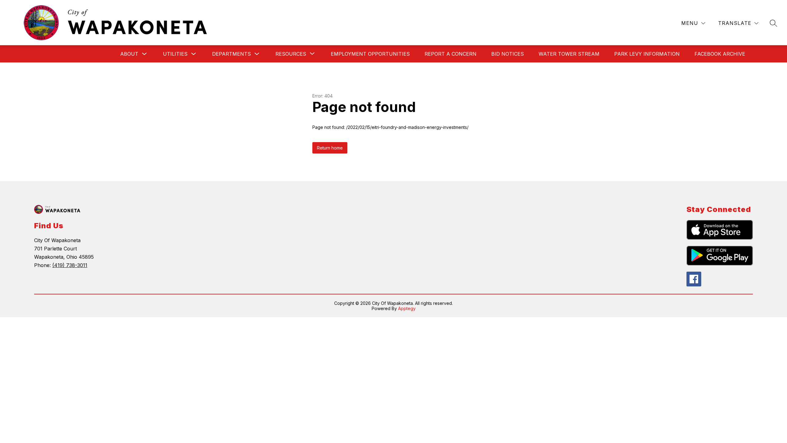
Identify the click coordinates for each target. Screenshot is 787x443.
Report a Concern (451, 54)
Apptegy (407, 308)
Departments (231, 54)
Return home (330, 147)
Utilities (175, 54)
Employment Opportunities (370, 54)
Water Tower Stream (569, 54)
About (129, 54)
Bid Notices (507, 54)
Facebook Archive (719, 54)
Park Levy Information (647, 54)
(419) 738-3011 (69, 265)
